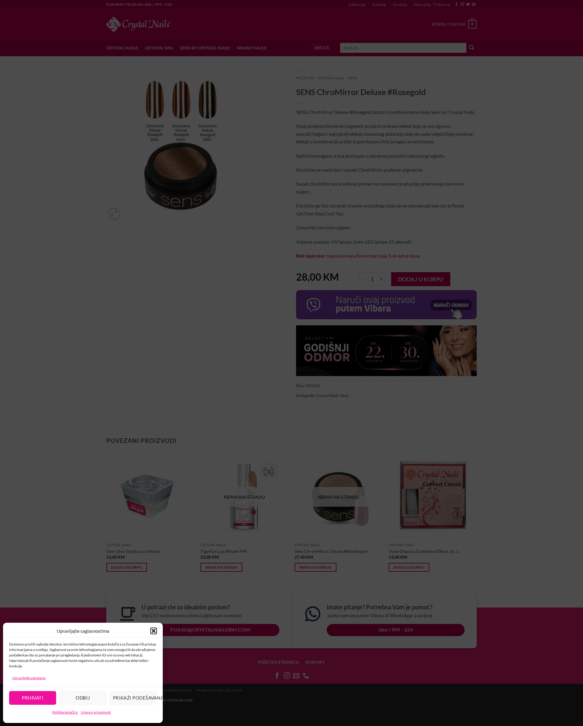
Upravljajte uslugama (29, 678)
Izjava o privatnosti (96, 712)
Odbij (83, 697)
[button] (154, 631)
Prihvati (32, 697)
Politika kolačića (65, 712)
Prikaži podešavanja (135, 697)
